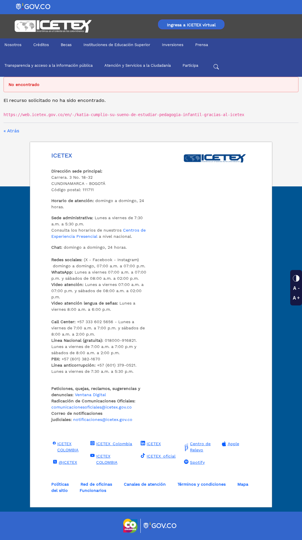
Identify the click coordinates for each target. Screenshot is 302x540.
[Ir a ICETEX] (53, 26)
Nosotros (13, 45)
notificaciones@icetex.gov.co (102, 419)
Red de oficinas (96, 484)
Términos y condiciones (202, 484)
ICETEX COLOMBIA (67, 446)
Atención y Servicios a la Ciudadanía (137, 65)
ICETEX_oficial (161, 456)
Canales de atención (145, 484)
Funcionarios (93, 490)
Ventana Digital (90, 394)
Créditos (41, 45)
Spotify (197, 462)
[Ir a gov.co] (33, 6)
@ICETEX (68, 462)
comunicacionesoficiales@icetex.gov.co (91, 407)
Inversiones (172, 45)
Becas (66, 45)
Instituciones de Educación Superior (116, 45)
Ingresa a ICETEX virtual (191, 24)
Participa (190, 65)
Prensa (201, 45)
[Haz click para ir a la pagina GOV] (160, 526)
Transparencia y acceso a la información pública (48, 65)
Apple (233, 443)
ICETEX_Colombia (114, 443)
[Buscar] (216, 67)
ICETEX (154, 443)
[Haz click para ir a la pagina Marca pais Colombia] (131, 526)
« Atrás (11, 131)
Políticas (60, 484)
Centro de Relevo (200, 446)
